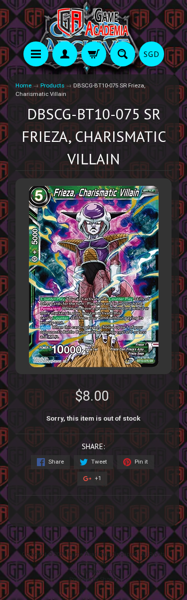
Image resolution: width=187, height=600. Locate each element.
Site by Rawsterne (93, 571)
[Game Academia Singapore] (93, 22)
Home (23, 85)
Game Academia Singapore (102, 554)
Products (52, 85)
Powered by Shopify (93, 579)
